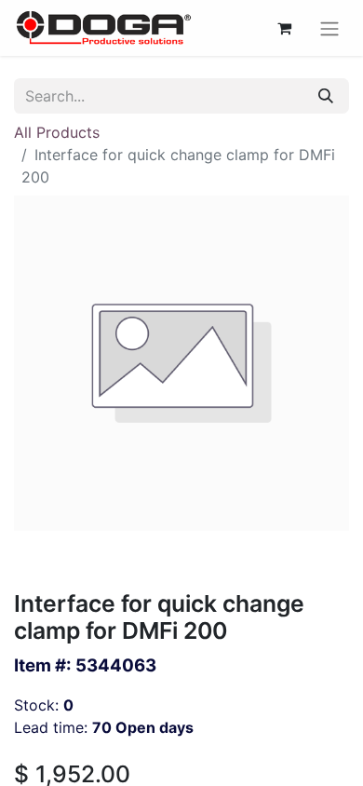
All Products (57, 132)
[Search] (325, 96)
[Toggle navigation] (329, 27)
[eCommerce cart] (283, 28)
